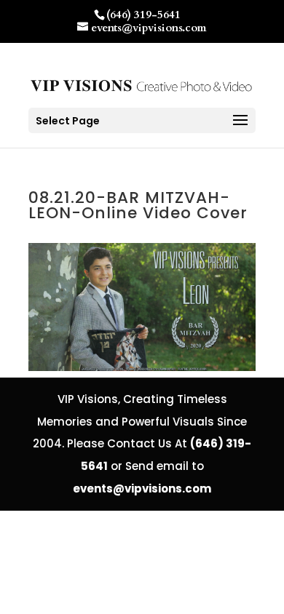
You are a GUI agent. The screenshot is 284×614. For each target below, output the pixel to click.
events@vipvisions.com (142, 488)
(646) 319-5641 (143, 14)
